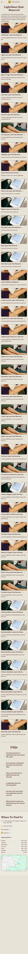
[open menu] (2, 2)
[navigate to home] (14, 2)
